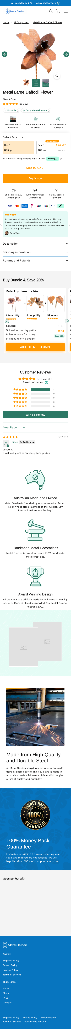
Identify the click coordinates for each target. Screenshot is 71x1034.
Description (10, 243)
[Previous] (4, 54)
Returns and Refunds (17, 260)
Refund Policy (10, 965)
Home (6, 22)
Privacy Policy (10, 970)
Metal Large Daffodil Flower (47, 22)
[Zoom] (57, 76)
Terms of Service (12, 974)
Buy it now (35, 178)
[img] (10, 437)
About (6, 988)
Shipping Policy (11, 960)
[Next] (66, 54)
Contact (7, 1002)
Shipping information (16, 252)
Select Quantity (13, 137)
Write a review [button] (35, 414)
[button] (11, 103)
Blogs (6, 993)
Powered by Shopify (35, 1021)
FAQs (5, 997)
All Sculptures (21, 22)
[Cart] (58, 11)
